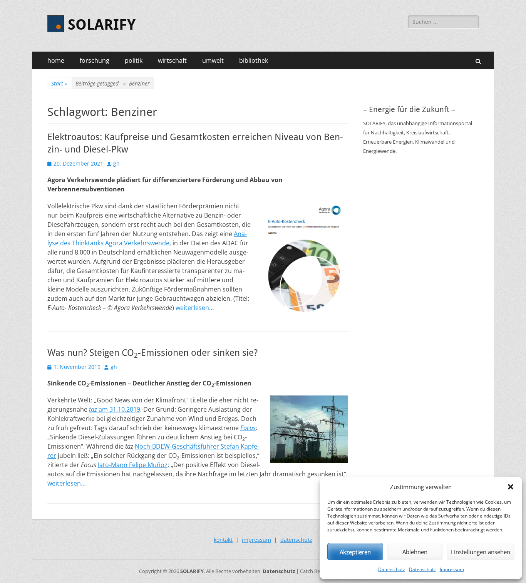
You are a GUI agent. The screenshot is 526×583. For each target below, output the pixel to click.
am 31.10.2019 (114, 409)
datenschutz (296, 539)
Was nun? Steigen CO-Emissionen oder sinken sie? (152, 352)
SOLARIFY (102, 24)
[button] (510, 487)
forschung (94, 60)
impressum (256, 539)
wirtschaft (172, 60)
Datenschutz (391, 569)
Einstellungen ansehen (480, 552)
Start (59, 83)
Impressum (452, 569)
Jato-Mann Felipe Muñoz (133, 465)
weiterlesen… (195, 307)
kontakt (223, 539)
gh (116, 163)
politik (133, 60)
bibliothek (253, 60)
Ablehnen (414, 552)
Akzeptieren (355, 552)
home (55, 60)
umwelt (213, 60)
